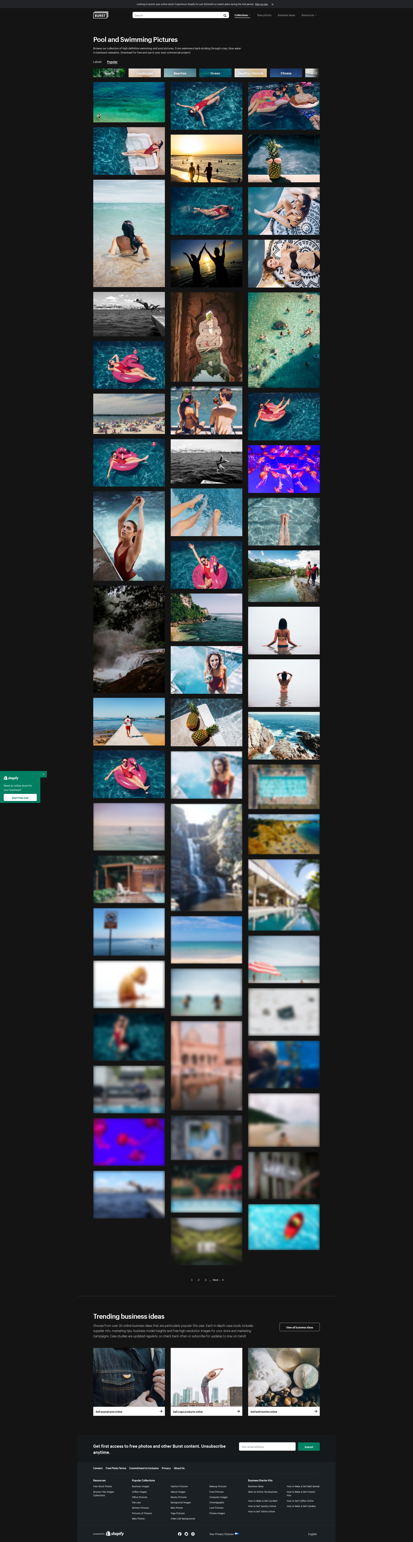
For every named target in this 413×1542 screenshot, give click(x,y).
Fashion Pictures (179, 1486)
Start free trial (20, 797)
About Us (179, 1468)
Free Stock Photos (102, 1486)
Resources (308, 15)
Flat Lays (136, 1502)
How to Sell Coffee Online (300, 1500)
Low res (153, 118)
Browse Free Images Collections (103, 1493)
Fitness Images (217, 1513)
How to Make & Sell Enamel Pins (301, 1493)
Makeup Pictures (218, 1486)
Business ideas (286, 15)
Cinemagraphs (216, 1502)
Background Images (181, 1502)
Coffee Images (139, 1491)
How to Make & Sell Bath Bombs (303, 1486)
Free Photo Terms (116, 1468)
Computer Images (218, 1497)
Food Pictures (216, 1491)
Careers (98, 1468)
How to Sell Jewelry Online (262, 1506)
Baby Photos (138, 1518)
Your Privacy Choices (221, 1534)
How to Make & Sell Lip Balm (262, 1500)
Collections (241, 15)
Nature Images (178, 1491)
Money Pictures (179, 1497)
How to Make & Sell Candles (301, 1506)
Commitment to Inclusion (144, 1468)
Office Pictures (139, 1497)
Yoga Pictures (178, 1513)
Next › (216, 1279)
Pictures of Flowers (142, 1513)
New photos (264, 15)
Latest (97, 61)
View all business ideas (299, 1327)
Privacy (166, 1468)
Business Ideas (255, 1486)
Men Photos (177, 1507)
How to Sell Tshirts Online (261, 1511)
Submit (309, 1446)
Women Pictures (140, 1507)
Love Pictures (216, 1507)
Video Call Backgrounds (183, 1518)
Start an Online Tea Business (262, 1491)
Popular (112, 61)
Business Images (140, 1486)
